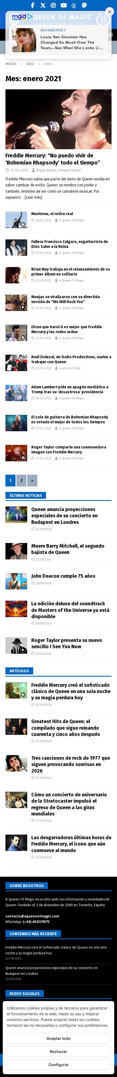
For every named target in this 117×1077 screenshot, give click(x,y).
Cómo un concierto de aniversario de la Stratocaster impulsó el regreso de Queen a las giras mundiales (69, 804)
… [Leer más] (31, 197)
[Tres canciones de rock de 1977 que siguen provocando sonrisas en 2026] (16, 763)
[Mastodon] (84, 5)
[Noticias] (16, 333)
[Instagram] (53, 5)
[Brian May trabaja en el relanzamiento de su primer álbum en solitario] (16, 275)
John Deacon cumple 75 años (63, 576)
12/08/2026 (43, 653)
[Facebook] (33, 5)
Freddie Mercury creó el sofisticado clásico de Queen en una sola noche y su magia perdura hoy (70, 691)
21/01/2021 (43, 338)
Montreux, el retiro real (52, 214)
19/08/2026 (43, 583)
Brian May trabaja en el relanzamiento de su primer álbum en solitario (70, 272)
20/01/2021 (43, 398)
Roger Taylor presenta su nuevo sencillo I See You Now (66, 643)
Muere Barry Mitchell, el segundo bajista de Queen (67, 549)
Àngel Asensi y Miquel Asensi (58, 170)
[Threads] (74, 5)
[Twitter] (43, 5)
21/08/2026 (43, 529)
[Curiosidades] (16, 303)
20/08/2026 (43, 741)
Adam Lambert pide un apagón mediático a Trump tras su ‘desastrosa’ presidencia (69, 389)
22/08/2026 (43, 704)
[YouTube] (64, 5)
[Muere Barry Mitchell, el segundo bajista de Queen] (16, 551)
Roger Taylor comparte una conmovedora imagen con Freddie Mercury (68, 449)
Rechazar (58, 1051)
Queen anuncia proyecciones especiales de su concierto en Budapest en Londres (64, 515)
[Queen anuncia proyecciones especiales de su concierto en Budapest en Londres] (16, 514)
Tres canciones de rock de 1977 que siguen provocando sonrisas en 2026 (70, 764)
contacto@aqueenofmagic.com (32, 916)
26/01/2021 (43, 220)
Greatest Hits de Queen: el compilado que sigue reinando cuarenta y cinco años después (65, 727)
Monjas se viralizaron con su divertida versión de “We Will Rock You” (65, 299)
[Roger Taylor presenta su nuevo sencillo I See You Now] (16, 645)
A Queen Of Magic (71, 220)
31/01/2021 (19, 170)
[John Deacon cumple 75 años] (16, 581)
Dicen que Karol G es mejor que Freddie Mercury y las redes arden (66, 329)
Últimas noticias (26, 495)
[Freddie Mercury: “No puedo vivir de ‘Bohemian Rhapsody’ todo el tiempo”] (58, 119)
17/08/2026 (43, 820)
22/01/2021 (43, 308)
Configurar (58, 1064)
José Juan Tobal (70, 368)
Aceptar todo (59, 1038)
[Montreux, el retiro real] (16, 220)
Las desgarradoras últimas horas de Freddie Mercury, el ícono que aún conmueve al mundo (71, 844)
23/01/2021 (43, 252)
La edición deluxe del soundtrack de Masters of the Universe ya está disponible (70, 610)
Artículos (19, 671)
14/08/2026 (43, 623)
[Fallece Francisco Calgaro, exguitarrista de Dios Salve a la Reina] (16, 247)
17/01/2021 (43, 428)
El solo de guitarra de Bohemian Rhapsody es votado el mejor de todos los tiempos (69, 419)
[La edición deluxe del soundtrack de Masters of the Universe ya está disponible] (16, 609)
